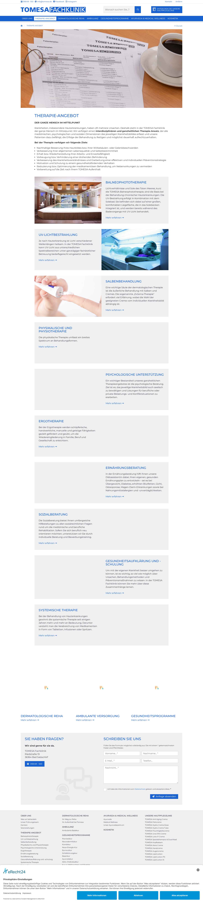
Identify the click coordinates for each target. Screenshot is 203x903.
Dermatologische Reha (71, 18)
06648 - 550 (28, 1)
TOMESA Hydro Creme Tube (156, 828)
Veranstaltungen (27, 828)
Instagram (72, 1)
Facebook (59, 1)
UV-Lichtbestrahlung (58, 235)
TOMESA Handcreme (154, 848)
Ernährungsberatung (126, 468)
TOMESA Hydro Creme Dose (157, 825)
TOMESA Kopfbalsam (154, 842)
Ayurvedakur (67, 859)
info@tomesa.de (44, 1)
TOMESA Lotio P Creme (155, 837)
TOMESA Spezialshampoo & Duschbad (161, 839)
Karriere (24, 825)
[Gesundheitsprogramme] (156, 687)
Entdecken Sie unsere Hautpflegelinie (168, 10)
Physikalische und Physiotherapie (55, 329)
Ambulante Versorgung (98, 716)
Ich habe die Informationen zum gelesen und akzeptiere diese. (139, 789)
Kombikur (66, 844)
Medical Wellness (111, 822)
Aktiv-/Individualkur (70, 862)
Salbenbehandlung (124, 281)
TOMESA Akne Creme (154, 845)
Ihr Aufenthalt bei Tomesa (73, 822)
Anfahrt (179, 1)
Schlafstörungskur (69, 853)
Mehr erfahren (114, 217)
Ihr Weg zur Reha (69, 819)
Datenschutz (140, 789)
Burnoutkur (67, 850)
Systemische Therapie (58, 610)
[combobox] (122, 9)
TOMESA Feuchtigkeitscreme (157, 831)
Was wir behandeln (28, 819)
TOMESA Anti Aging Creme (156, 819)
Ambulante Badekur (70, 830)
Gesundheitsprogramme (115, 18)
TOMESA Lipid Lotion (153, 854)
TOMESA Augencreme (154, 851)
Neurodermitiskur (69, 842)
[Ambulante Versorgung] (101, 687)
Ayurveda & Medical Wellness (148, 18)
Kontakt (168, 1)
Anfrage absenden (166, 796)
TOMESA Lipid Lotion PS (155, 857)
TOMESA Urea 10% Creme (155, 834)
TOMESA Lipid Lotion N (154, 860)
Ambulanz (92, 18)
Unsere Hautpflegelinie (158, 815)
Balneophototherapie (126, 182)
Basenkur (66, 856)
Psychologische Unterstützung (135, 374)
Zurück (179, 26)
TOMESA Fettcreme (153, 822)
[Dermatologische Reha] (46, 687)
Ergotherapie (51, 421)
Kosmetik (173, 18)
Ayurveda (108, 819)
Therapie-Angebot (45, 18)
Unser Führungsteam (30, 822)
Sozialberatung (53, 514)
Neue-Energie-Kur (69, 847)
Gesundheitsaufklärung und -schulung (133, 562)
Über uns (27, 18)
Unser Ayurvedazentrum (114, 825)
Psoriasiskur (67, 839)
